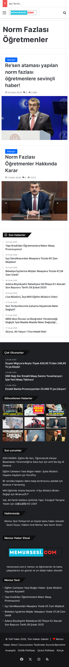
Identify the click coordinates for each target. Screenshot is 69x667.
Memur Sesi (12, 580)
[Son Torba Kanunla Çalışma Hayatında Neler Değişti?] (13, 435)
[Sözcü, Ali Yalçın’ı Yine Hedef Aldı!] (56, 435)
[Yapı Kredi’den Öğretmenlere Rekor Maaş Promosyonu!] (34, 410)
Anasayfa (10, 650)
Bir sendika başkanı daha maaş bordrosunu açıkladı (30, 481)
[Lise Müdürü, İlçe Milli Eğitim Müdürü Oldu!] (56, 423)
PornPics (31, 475)
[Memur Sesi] (23, 13)
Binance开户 (22, 494)
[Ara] (64, 14)
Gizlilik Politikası (26, 650)
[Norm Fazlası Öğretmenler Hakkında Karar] (34, 201)
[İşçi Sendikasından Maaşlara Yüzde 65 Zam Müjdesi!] (56, 410)
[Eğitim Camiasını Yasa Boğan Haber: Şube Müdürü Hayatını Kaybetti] (13, 410)
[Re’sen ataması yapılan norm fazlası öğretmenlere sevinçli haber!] (34, 118)
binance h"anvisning (14, 484)
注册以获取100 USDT (26, 503)
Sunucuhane (26, 644)
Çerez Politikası (46, 650)
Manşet (11, 59)
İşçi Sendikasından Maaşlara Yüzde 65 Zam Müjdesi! (37, 3)
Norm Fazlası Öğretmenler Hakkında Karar (31, 163)
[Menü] (4, 14)
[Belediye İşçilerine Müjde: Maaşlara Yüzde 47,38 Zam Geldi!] (13, 423)
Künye (60, 650)
